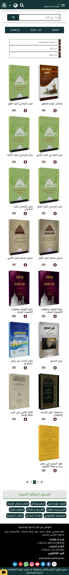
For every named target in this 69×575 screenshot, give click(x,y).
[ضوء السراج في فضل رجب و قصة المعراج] (43, 471)
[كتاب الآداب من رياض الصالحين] (14, 368)
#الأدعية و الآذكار (35, 509)
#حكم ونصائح (38, 503)
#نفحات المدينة (34, 515)
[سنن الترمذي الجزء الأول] (14, 110)
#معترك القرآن (16, 509)
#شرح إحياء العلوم (56, 509)
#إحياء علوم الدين (56, 503)
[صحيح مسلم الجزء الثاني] (14, 265)
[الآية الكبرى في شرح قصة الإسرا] (14, 419)
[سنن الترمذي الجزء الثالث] (14, 162)
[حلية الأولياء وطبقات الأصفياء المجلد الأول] (43, 316)
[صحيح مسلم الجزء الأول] (43, 265)
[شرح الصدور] (43, 368)
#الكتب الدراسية (15, 515)
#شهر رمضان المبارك (18, 503)
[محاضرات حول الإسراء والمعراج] (43, 419)
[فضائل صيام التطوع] (43, 110)
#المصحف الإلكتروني (55, 515)
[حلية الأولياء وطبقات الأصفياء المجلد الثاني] (14, 316)
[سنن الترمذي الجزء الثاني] (43, 162)
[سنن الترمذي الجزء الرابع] (43, 213)
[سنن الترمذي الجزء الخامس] (14, 213)
